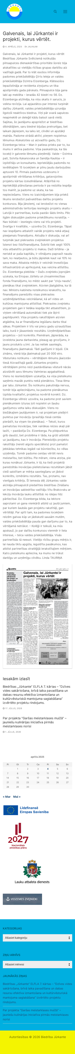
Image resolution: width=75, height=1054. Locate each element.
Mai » (17, 796)
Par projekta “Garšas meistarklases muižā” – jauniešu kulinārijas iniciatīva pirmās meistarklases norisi (34, 722)
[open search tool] (55, 11)
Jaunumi (32, 46)
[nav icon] (65, 11)
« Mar (7, 796)
